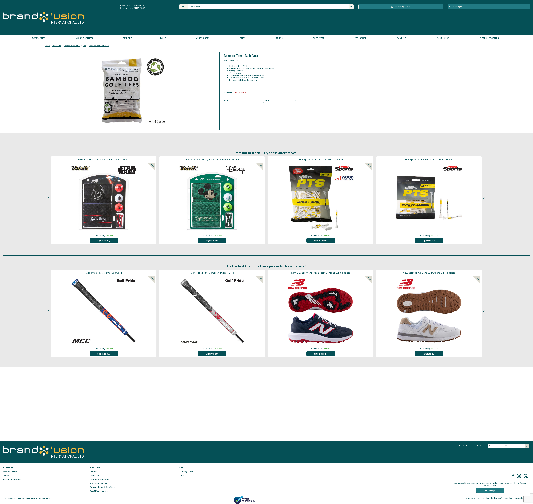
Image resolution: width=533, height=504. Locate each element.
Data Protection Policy (485, 498)
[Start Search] (351, 6)
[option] (132, 90)
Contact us (94, 475)
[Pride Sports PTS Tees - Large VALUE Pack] (320, 198)
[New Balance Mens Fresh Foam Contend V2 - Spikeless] (320, 311)
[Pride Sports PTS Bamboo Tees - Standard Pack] (429, 198)
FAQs (181, 475)
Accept (492, 490)
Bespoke (127, 38)
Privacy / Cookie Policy (503, 498)
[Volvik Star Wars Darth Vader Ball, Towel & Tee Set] (104, 198)
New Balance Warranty (99, 483)
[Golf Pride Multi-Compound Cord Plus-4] (212, 311)
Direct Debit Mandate (99, 491)
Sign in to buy (103, 240)
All (183, 6)
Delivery (6, 475)
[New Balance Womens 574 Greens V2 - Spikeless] (429, 311)
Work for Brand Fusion (99, 479)
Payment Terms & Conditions (102, 487)
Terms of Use (470, 498)
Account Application (12, 479)
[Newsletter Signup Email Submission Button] (527, 446)
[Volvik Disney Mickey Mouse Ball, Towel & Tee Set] (212, 198)
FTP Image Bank (186, 471)
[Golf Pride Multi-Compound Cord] (104, 311)
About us (94, 471)
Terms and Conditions (522, 498)
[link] (513, 475)
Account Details (10, 471)
